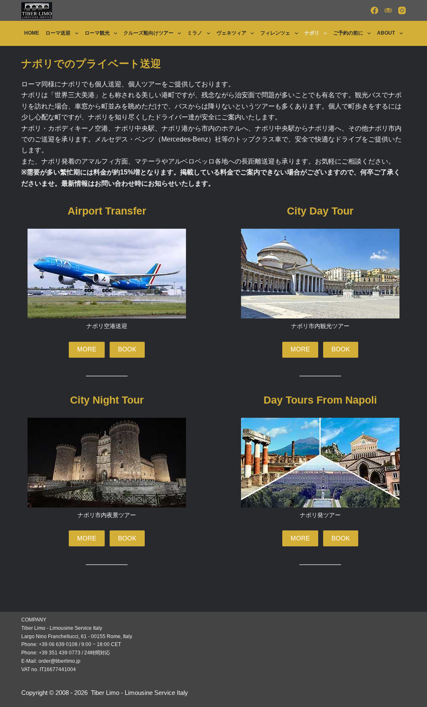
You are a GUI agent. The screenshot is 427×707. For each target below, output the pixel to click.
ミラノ (194, 33)
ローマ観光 (97, 33)
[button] (86, 349)
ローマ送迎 (57, 33)
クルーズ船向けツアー (148, 33)
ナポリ (311, 33)
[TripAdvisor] (388, 10)
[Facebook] (374, 10)
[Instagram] (402, 10)
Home (31, 33)
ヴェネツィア (231, 33)
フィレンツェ (275, 33)
